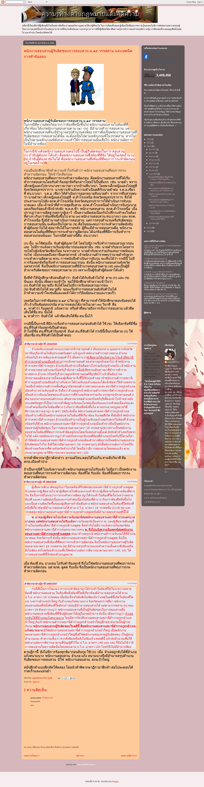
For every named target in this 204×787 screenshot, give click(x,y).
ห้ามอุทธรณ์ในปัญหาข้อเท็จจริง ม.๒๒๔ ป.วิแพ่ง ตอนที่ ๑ (160, 178)
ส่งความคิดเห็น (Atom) (86, 765)
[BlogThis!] (66, 678)
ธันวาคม (152, 149)
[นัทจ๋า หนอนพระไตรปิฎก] (146, 58)
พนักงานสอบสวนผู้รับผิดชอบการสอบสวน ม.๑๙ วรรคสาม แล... (161, 189)
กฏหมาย (35, 682)
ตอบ (32, 705)
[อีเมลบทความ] (58, 678)
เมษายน (152, 167)
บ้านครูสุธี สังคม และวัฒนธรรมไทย (158, 486)
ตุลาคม (152, 153)
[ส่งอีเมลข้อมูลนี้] (63, 678)
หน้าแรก (80, 756)
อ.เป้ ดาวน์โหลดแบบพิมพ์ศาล (155, 498)
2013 (149, 143)
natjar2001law (173, 362)
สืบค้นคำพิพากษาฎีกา (152, 494)
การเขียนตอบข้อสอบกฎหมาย (155, 259)
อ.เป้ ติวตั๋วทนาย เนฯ (152, 502)
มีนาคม (152, 170)
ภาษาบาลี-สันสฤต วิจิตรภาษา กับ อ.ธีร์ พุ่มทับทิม (163, 490)
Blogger (115, 781)
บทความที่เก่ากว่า (129, 756)
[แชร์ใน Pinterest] (73, 678)
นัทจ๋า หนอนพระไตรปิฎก (152, 53)
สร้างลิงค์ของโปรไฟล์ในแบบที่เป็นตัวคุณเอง (158, 60)
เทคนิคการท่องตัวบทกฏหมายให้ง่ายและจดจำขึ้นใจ (161, 218)
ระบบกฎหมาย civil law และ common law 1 (161, 294)
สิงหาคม (152, 156)
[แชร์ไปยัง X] (68, 678)
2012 (149, 146)
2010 (149, 231)
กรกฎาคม (153, 160)
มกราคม (152, 223)
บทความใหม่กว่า (32, 756)
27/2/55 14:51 (47, 698)
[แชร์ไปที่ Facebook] (71, 678)
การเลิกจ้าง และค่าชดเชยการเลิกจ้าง (158, 272)
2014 (149, 139)
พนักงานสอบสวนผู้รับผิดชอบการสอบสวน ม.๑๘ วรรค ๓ (161, 201)
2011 (149, 228)
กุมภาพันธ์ (153, 174)
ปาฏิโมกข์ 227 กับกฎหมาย (154, 283)
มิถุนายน (153, 163)
